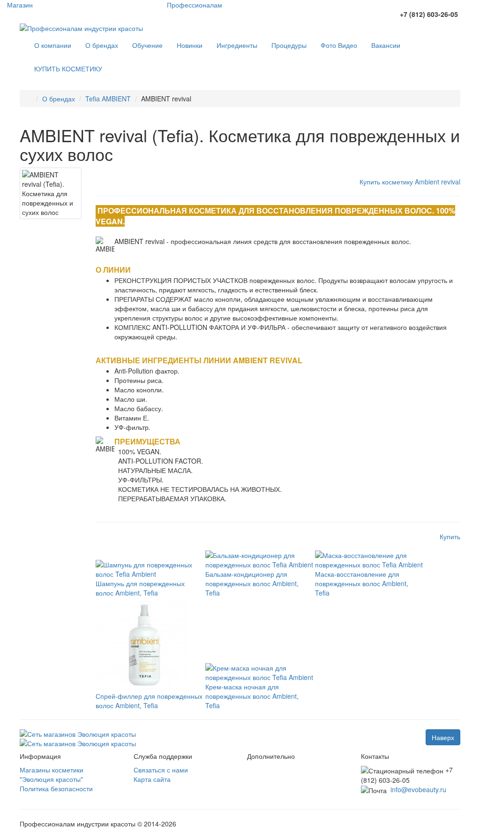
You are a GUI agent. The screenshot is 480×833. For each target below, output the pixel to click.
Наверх (443, 737)
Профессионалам (194, 4)
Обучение (147, 45)
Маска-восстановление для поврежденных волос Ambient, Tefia (361, 583)
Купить (450, 536)
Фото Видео (339, 45)
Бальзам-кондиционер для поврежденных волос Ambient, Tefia (252, 583)
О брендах (101, 45)
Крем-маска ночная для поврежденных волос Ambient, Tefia (252, 696)
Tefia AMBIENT (108, 98)
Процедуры (289, 45)
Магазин (20, 4)
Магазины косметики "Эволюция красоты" (51, 774)
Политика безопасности (56, 788)
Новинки (189, 45)
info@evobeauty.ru (418, 789)
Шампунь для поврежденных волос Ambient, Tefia (140, 588)
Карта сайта (152, 779)
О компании (52, 45)
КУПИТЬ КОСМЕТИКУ (68, 68)
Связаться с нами (161, 769)
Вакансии (385, 45)
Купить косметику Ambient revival (410, 181)
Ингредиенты (237, 45)
